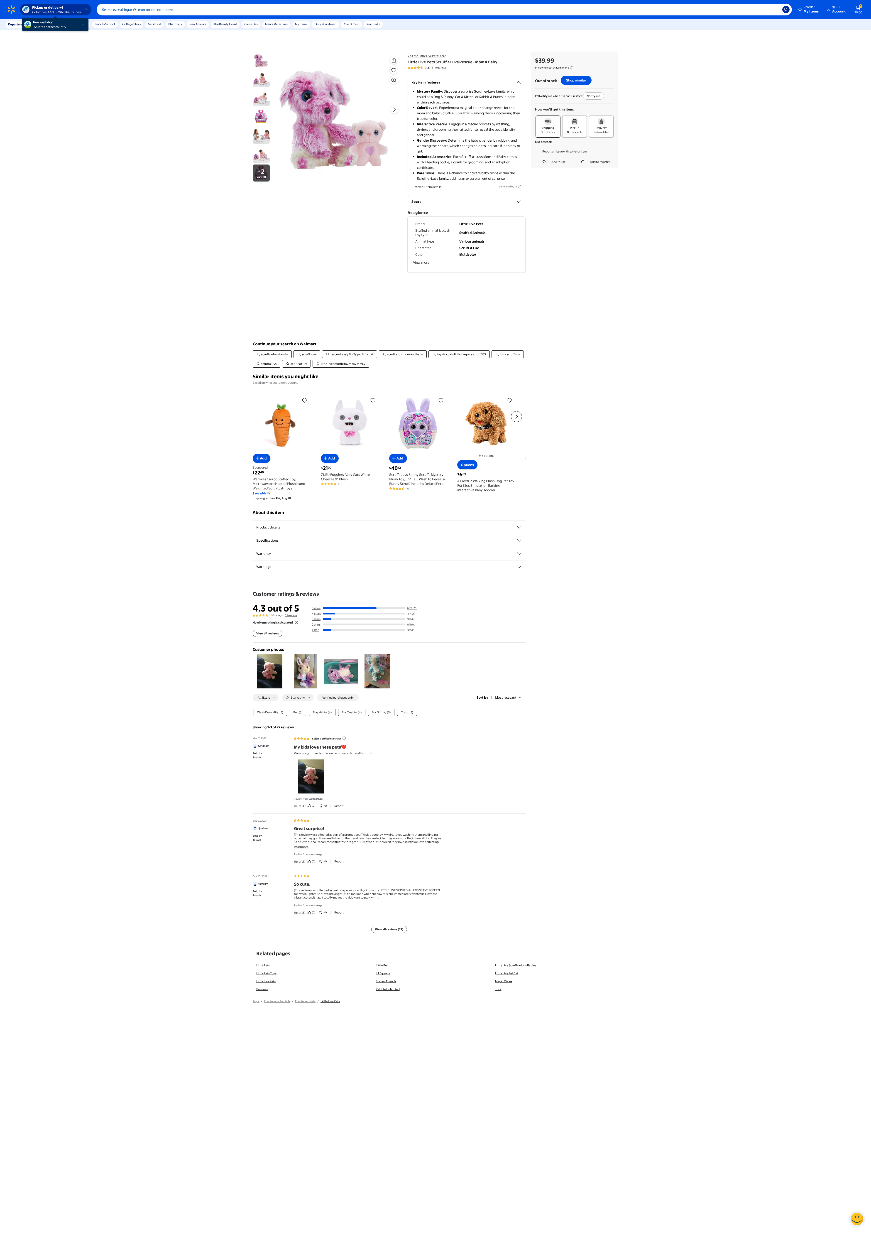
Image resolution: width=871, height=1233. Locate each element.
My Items (301, 24)
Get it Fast (154, 24)
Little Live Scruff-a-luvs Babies (515, 965)
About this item (268, 512)
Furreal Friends (386, 981)
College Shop (131, 24)
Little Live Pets (266, 981)
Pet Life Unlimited (388, 989)
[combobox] (444, 9)
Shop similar (576, 80)
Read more (301, 847)
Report (339, 806)
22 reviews (291, 615)
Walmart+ (373, 24)
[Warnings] (519, 566)
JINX (498, 989)
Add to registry (600, 162)
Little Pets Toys (266, 973)
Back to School (105, 24)
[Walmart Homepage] (11, 9)
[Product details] (519, 527)
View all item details (428, 187)
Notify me (593, 96)
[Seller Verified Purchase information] (344, 738)
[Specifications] (519, 540)
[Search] (786, 9)
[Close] (84, 24)
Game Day (251, 24)
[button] (808, 9)
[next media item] (394, 110)
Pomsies (262, 989)
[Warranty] (519, 553)
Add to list (558, 162)
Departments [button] (17, 24)
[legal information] (571, 68)
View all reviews (267, 633)
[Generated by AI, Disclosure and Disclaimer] (519, 186)
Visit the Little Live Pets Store (427, 56)
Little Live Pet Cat (506, 973)
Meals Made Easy (276, 24)
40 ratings (440, 67)
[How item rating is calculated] (296, 622)
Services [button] (45, 24)
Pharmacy (175, 24)
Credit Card (351, 24)
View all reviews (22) (389, 929)
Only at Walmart (326, 24)
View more (421, 262)
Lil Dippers (383, 973)
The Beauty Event (225, 24)
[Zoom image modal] (394, 80)
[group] (427, 67)
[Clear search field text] (775, 9)
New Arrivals (197, 24)
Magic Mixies (503, 981)
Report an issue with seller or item (564, 151)
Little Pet (382, 965)
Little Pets (263, 965)
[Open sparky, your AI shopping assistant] (857, 1219)
